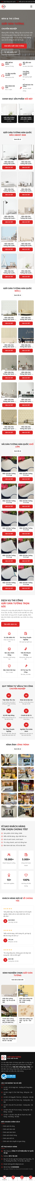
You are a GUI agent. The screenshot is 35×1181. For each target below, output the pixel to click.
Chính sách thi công (9, 1126)
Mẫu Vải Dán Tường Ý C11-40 (9, 474)
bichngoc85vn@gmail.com (16, 1164)
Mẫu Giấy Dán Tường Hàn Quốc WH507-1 (26, 272)
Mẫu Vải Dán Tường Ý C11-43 (25, 501)
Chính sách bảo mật (9, 1129)
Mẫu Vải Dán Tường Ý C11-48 (25, 583)
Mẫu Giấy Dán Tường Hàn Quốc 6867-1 (26, 245)
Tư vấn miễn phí (10, 52)
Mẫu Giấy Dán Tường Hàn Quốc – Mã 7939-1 (9, 319)
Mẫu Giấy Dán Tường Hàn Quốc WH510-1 (9, 190)
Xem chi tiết (9, 167)
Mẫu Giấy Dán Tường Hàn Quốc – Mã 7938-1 (26, 401)
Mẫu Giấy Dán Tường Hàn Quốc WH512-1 (9, 217)
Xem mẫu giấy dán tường (14, 46)
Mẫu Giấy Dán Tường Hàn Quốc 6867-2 (9, 272)
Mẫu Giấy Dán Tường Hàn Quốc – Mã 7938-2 (9, 401)
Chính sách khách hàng (10, 1135)
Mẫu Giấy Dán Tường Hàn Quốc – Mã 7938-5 (26, 346)
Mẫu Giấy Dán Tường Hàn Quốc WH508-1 (9, 163)
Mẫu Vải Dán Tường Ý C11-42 (9, 501)
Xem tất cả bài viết (17, 980)
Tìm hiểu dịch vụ (10, 624)
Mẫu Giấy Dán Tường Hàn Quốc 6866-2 (9, 245)
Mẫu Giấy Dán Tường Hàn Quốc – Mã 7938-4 (9, 373)
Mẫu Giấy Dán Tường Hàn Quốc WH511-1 (26, 190)
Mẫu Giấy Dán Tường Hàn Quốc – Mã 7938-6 (9, 346)
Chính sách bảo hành (9, 1132)
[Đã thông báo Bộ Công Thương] (8, 1076)
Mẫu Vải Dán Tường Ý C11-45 (25, 529)
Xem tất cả (17, 139)
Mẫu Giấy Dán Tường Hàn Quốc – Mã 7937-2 (9, 428)
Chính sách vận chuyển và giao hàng (14, 1141)
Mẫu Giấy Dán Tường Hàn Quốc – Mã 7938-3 (26, 373)
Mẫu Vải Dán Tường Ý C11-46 (9, 556)
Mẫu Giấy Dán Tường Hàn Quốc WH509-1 (26, 163)
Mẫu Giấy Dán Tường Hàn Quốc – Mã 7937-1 (26, 428)
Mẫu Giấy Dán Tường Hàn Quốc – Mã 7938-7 (26, 319)
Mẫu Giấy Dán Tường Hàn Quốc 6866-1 (26, 217)
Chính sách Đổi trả (8, 1138)
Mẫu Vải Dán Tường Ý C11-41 (25, 474)
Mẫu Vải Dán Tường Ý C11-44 (9, 529)
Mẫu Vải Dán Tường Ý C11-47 (25, 556)
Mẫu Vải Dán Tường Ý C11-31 (9, 583)
